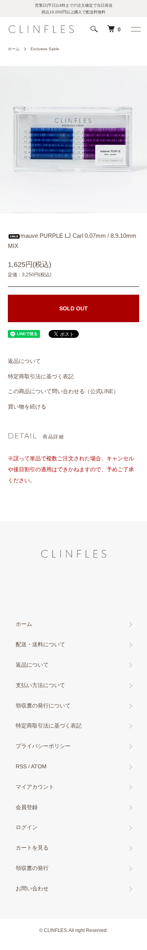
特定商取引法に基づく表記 (41, 376)
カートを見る (32, 847)
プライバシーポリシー (43, 746)
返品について (24, 361)
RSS (21, 766)
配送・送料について (40, 644)
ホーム (14, 49)
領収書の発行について (43, 705)
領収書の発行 (32, 868)
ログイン (27, 827)
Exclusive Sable (45, 49)
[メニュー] (135, 29)
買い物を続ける (27, 406)
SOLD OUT (73, 308)
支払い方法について (40, 685)
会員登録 (27, 807)
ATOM (39, 766)
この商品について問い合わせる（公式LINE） (63, 391)
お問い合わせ (32, 888)
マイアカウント (35, 787)
